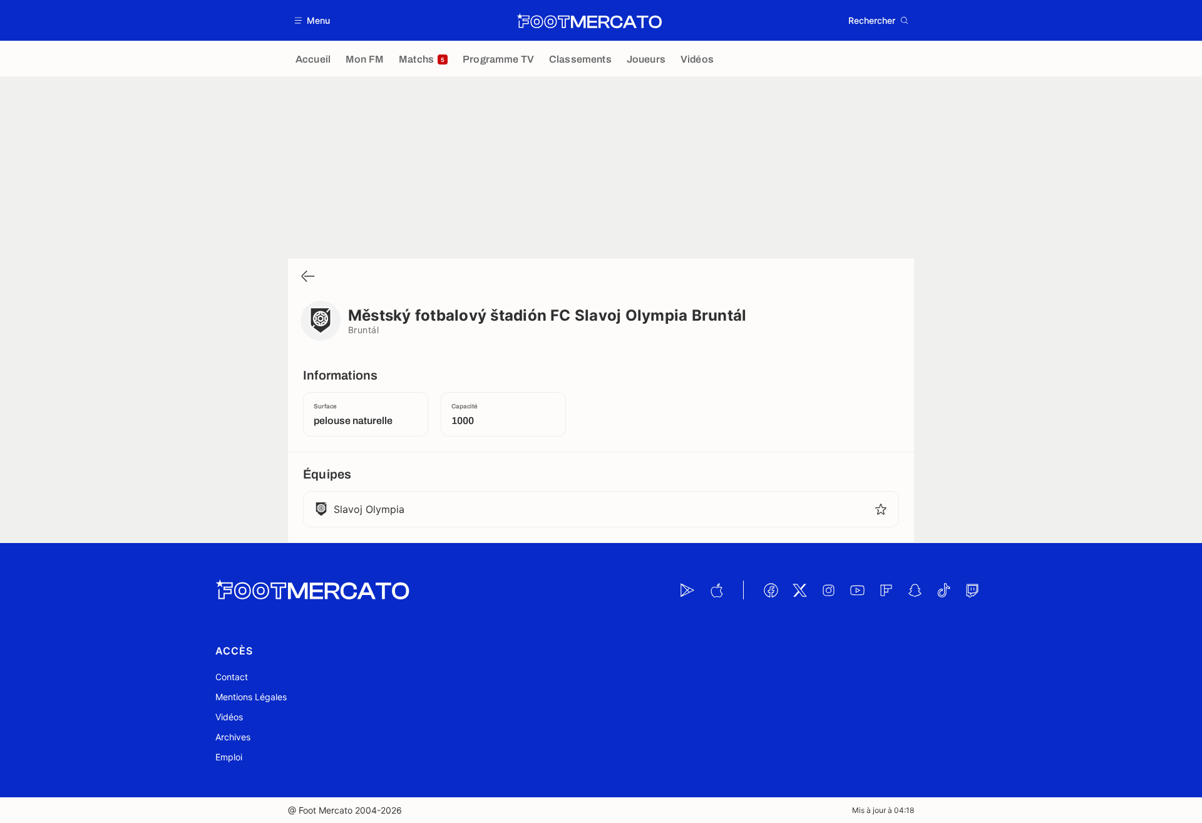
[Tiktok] (943, 590)
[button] (312, 20)
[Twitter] (799, 590)
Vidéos (229, 717)
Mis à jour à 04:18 (883, 810)
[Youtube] (857, 590)
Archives (232, 737)
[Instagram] (828, 590)
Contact (231, 676)
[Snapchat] (914, 590)
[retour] (308, 277)
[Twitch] (972, 590)
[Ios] (716, 590)
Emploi (228, 757)
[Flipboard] (885, 590)
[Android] (687, 590)
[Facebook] (770, 590)
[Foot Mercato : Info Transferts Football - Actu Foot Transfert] (589, 20)
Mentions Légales (251, 696)
